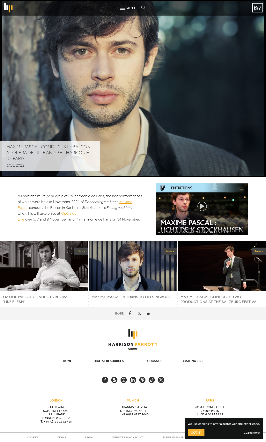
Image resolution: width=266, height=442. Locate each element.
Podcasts (153, 361)
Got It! (196, 432)
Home (67, 361)
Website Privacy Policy (128, 437)
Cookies (32, 437)
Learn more (252, 432)
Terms (61, 437)
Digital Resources (109, 361)
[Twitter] (139, 313)
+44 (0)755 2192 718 (58, 421)
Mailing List (193, 361)
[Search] (143, 8)
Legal (89, 437)
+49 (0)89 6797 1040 (134, 414)
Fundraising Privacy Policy (182, 437)
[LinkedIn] (148, 313)
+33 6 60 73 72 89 (211, 414)
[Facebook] (130, 313)
